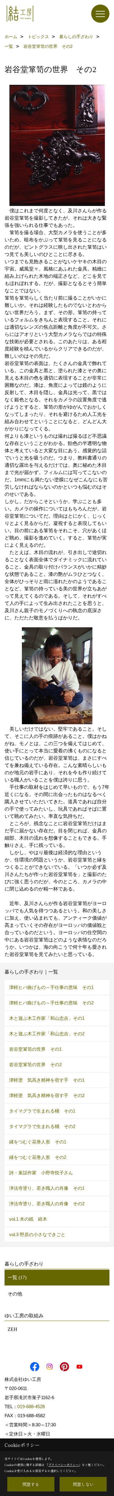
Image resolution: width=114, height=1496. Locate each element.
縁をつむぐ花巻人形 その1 (37, 1141)
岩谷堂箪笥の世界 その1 (35, 1049)
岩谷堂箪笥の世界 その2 (35, 1064)
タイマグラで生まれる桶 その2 (42, 1126)
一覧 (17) (17, 1277)
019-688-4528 (31, 1406)
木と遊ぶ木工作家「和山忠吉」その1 (47, 1018)
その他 (15, 1293)
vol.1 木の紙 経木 (28, 1219)
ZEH (12, 1329)
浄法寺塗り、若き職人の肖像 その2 (47, 1203)
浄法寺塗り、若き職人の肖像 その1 (47, 1188)
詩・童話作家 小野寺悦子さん (41, 1172)
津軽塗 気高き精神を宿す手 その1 (47, 1080)
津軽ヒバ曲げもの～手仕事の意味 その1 (51, 987)
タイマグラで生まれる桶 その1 (42, 1110)
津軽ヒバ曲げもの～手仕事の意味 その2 (51, 1002)
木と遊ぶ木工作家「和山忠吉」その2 (47, 1033)
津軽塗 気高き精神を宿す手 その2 (47, 1095)
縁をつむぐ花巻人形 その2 (37, 1157)
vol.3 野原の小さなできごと (37, 1234)
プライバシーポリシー (63, 1464)
